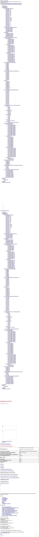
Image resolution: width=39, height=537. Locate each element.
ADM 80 (7, 69)
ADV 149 (7, 101)
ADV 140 (7, 95)
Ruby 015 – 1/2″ (8, 12)
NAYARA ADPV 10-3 (11, 47)
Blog (5, 180)
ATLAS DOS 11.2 (11, 158)
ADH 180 (7, 79)
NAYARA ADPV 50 (11, 57)
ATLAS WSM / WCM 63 (12, 152)
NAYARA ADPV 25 (11, 52)
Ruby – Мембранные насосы (8, 8)
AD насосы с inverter (11, 120)
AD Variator (8, 121)
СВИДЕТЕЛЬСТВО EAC (4, 481)
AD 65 (9, 109)
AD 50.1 (9, 113)
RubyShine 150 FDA (9, 30)
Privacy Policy (2, 532)
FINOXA (5, 80)
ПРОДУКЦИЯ (4, 7)
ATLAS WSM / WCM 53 (12, 151)
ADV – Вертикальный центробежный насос (11, 89)
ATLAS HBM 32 (10, 143)
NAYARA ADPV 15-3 (11, 49)
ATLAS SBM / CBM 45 (11, 128)
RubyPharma (6, 32)
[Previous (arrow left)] (0, 536)
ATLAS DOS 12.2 (11, 159)
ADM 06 (7, 64)
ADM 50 (7, 68)
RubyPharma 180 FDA (9, 36)
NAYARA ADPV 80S (11, 59)
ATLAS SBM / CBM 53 (11, 129)
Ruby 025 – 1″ (8, 16)
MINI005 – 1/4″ (8, 9)
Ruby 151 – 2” (8, 23)
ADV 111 (7, 100)
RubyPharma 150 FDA (9, 35)
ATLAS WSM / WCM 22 (12, 153)
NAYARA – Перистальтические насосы (10, 37)
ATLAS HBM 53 (10, 141)
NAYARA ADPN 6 (11, 42)
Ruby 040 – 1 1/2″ (9, 18)
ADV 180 (7, 99)
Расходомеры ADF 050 (9, 175)
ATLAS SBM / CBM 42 (11, 133)
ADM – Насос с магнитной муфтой (10, 62)
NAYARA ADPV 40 (11, 55)
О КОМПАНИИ (5, 6)
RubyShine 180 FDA (9, 31)
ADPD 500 (8, 164)
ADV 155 (7, 97)
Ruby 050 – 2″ (8, 22)
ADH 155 (7, 77)
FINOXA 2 (8, 84)
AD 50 (9, 108)
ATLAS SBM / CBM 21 (11, 125)
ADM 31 (7, 66)
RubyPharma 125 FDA (9, 34)
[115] (11, 423)
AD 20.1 (9, 111)
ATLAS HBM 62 (10, 146)
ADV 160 (7, 98)
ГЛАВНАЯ (4, 5)
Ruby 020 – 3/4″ (8, 14)
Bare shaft (7, 106)
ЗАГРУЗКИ (4, 500)
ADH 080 (7, 71)
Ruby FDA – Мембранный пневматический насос (10, 507)
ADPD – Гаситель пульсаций (7, 514)
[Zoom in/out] (3, 535)
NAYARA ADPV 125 (11, 61)
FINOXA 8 (8, 86)
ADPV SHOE (8, 44)
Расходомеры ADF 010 (9, 173)
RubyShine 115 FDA (9, 28)
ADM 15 (7, 65)
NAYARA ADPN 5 (11, 41)
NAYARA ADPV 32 (11, 54)
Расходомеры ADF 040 (9, 174)
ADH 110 (7, 73)
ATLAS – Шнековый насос (8, 123)
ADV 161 (7, 103)
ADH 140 (7, 76)
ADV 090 (7, 91)
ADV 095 (7, 92)
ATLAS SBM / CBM (9, 124)
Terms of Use (7, 532)
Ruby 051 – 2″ (8, 21)
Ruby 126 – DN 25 (9, 17)
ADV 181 (7, 104)
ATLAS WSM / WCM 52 (12, 155)
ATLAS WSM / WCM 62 (12, 156)
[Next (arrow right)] (1, 536)
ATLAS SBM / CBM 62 (11, 135)
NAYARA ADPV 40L (11, 56)
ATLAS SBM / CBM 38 (11, 127)
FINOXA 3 (8, 88)
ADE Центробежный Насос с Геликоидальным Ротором (13, 165)
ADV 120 (7, 94)
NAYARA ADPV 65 (11, 58)
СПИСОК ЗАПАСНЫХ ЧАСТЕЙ (5, 469)
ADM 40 (7, 67)
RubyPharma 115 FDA (9, 33)
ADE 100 (7, 168)
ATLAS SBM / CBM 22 (11, 131)
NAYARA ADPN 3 (11, 40)
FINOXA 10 (8, 87)
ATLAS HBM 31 (10, 138)
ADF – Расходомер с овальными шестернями (11, 169)
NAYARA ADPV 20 (11, 50)
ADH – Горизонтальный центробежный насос (9, 510)
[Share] (1, 535)
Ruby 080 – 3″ (8, 24)
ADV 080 (7, 90)
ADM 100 (7, 70)
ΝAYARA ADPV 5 (11, 45)
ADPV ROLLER (8, 38)
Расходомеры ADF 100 (9, 177)
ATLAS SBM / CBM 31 (11, 126)
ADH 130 (7, 75)
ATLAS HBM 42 (10, 144)
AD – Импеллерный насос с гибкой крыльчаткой (12, 105)
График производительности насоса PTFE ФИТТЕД (9, 476)
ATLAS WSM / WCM (9, 147)
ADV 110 (7, 93)
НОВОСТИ (6, 179)
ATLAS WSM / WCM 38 (12, 149)
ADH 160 (7, 78)
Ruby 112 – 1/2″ (8, 11)
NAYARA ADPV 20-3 (11, 51)
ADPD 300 (8, 162)
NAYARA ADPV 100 (11, 60)
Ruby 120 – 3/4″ (8, 15)
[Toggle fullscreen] (2, 535)
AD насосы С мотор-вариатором (13, 122)
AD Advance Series (9, 110)
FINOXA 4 (8, 82)
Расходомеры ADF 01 (9, 170)
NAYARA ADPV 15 (11, 48)
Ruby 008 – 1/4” (8, 10)
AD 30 (9, 115)
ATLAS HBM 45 (10, 140)
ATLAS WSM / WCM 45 (12, 150)
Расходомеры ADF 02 (9, 171)
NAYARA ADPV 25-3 (11, 53)
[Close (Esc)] (0, 535)
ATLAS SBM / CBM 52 (11, 134)
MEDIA (3, 181)
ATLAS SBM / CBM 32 (11, 132)
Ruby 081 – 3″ (8, 25)
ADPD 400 (8, 163)
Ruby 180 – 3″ (8, 26)
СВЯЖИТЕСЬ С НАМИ (6, 182)
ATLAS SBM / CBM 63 (11, 130)
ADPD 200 (8, 161)
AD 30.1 (9, 112)
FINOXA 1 (8, 81)
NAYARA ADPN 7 (11, 43)
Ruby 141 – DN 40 (9, 20)
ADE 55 (7, 167)
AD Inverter (8, 119)
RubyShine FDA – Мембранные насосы (10, 27)
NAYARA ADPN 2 (11, 39)
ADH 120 (7, 74)
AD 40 (9, 107)
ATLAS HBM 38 (10, 139)
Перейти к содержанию (4, 0)
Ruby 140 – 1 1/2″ (9, 19)
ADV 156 (7, 102)
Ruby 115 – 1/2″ (8, 13)
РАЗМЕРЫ (2, 467)
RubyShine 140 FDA (9, 29)
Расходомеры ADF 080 (9, 176)
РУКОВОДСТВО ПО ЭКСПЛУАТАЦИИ (7, 470)
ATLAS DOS (8, 157)
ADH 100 (7, 72)
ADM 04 (7, 63)
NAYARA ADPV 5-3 (11, 46)
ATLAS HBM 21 (10, 137)
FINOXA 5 (8, 85)
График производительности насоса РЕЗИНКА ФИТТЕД (9, 477)
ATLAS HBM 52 (10, 145)
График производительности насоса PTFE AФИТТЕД (9, 474)
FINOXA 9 (8, 83)
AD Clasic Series (8, 114)
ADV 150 (7, 96)
